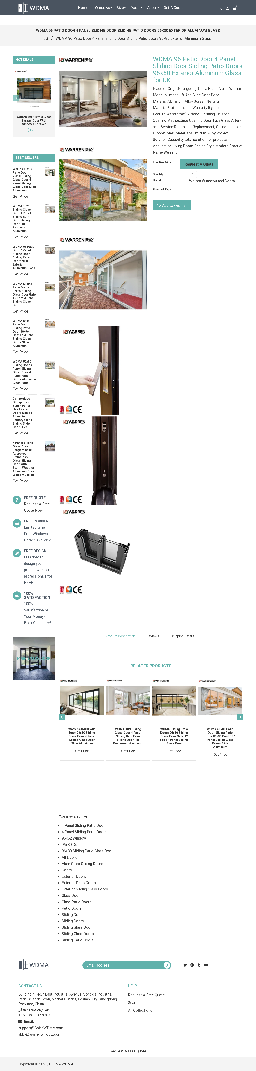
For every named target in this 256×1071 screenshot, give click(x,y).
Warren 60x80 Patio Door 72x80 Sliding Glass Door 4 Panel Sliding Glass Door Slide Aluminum (24, 179)
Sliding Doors (73, 921)
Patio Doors (72, 908)
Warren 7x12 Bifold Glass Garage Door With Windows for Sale (34, 120)
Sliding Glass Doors (78, 933)
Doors (67, 870)
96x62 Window (74, 838)
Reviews (153, 636)
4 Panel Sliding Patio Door (83, 825)
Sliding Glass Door (77, 927)
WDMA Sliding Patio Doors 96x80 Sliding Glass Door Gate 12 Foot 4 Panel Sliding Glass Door (24, 294)
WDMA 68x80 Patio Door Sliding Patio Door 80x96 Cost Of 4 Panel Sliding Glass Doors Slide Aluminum (23, 333)
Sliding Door (72, 914)
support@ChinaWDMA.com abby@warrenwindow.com (40, 1028)
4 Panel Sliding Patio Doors (84, 832)
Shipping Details (183, 636)
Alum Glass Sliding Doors (82, 863)
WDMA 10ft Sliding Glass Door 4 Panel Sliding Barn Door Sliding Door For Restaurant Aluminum (22, 218)
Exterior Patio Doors (79, 883)
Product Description (120, 636)
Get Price (20, 196)
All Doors (69, 857)
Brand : (157, 180)
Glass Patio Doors (76, 902)
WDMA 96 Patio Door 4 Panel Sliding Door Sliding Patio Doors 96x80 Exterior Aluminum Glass (24, 257)
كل (46, 38)
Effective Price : (162, 162)
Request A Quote (198, 164)
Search (133, 1002)
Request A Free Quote (146, 995)
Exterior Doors (74, 876)
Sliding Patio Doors (78, 940)
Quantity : (159, 174)
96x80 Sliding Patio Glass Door (87, 851)
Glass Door (71, 895)
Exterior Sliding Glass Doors (85, 889)
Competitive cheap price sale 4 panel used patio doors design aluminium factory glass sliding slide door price (22, 413)
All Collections (140, 1010)
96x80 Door (71, 844)
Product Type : (163, 189)
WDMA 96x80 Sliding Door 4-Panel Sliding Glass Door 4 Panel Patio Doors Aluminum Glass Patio (24, 372)
